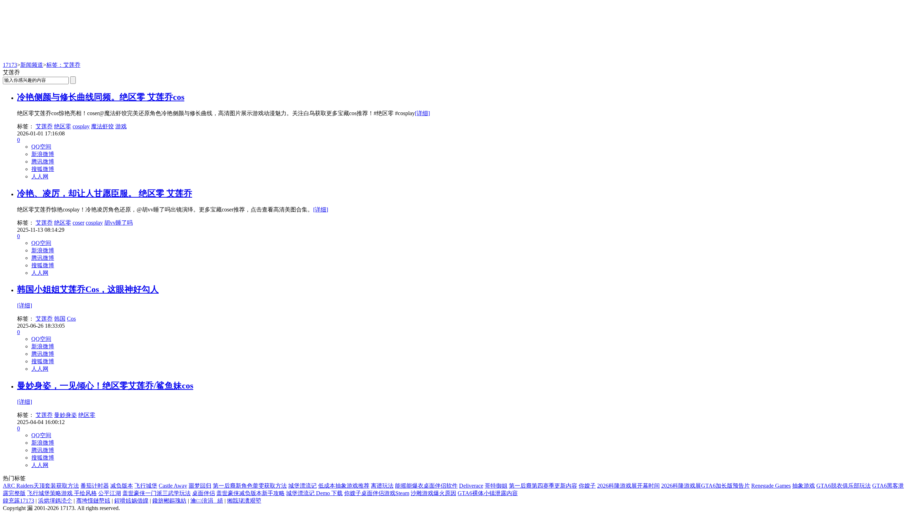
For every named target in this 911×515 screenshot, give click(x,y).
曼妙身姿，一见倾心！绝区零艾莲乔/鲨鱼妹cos (105, 385)
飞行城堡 (146, 486)
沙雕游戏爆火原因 (433, 493)
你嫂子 (587, 486)
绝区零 (62, 126)
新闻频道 (31, 65)
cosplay (81, 126)
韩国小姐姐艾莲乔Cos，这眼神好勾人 (88, 289)
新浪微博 (42, 154)
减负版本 (121, 486)
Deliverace (471, 486)
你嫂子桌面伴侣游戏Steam (376, 493)
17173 (10, 65)
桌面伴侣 (203, 493)
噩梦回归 (200, 486)
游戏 (121, 126)
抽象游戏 (803, 486)
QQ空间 (41, 147)
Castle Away (173, 486)
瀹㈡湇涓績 (206, 501)
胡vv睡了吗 (118, 223)
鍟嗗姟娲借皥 (131, 501)
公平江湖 (109, 493)
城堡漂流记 (302, 486)
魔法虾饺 (102, 126)
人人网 (39, 176)
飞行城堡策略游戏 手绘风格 (62, 493)
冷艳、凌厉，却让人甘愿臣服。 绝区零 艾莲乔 (104, 193)
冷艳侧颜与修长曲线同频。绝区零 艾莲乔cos (100, 97)
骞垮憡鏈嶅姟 (93, 501)
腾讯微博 (42, 162)
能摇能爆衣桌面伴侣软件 (426, 486)
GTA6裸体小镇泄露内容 (488, 493)
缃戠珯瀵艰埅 (244, 501)
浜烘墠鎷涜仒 (55, 501)
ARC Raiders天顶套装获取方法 (41, 486)
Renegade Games (771, 486)
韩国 (59, 319)
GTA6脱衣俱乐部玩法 (843, 486)
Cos (71, 319)
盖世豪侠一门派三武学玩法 (156, 493)
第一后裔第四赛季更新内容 (543, 486)
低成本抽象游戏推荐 (343, 486)
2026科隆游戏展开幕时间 (628, 486)
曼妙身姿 (65, 415)
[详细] (422, 113)
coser (78, 223)
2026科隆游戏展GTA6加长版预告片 (705, 486)
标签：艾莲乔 (63, 65)
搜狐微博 (42, 169)
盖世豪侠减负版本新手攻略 (250, 493)
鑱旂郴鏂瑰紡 (169, 501)
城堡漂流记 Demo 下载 (314, 493)
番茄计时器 (94, 486)
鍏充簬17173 (18, 501)
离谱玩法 (382, 486)
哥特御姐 (496, 486)
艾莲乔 (44, 126)
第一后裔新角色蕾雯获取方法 (250, 486)
